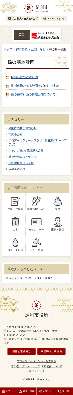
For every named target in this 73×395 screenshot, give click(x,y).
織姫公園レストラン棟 (22, 156)
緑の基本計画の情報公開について (33, 94)
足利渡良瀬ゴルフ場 (21, 163)
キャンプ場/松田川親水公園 (25, 150)
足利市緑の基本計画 (24, 77)
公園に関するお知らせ (22, 128)
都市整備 (21, 49)
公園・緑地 (38, 49)
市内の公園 (15, 134)
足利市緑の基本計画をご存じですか (35, 85)
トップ (8, 49)
